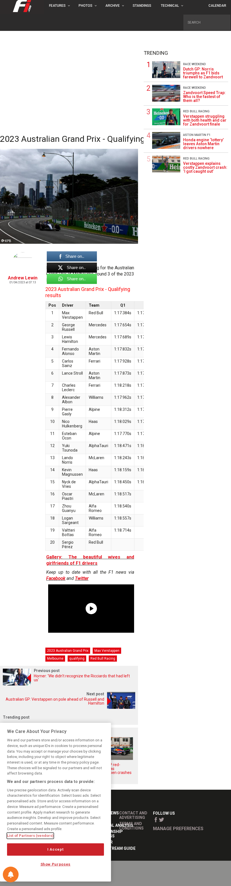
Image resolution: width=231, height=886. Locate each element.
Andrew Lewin (22, 278)
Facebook (55, 578)
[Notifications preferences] (11, 874)
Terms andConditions (131, 825)
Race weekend (194, 64)
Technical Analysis (112, 825)
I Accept (55, 849)
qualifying (77, 658)
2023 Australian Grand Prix (67, 651)
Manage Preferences (178, 828)
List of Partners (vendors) (30, 835)
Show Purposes (56, 864)
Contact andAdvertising (133, 815)
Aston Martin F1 (196, 135)
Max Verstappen (106, 651)
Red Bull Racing (102, 658)
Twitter (81, 578)
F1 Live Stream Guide (114, 848)
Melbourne (55, 658)
